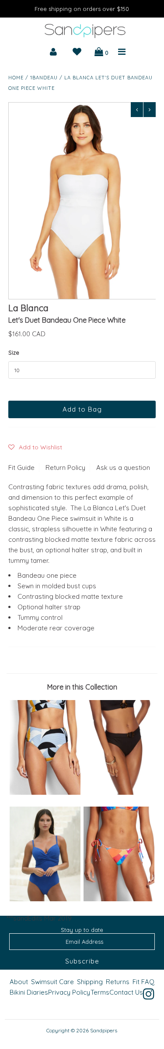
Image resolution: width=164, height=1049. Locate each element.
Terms (100, 992)
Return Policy (65, 467)
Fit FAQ (143, 982)
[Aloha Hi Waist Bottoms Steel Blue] (45, 792)
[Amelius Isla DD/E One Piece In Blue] (45, 899)
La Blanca (28, 307)
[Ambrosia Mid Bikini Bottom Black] (119, 792)
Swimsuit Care (52, 982)
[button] (35, 447)
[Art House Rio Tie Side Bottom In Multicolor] (119, 899)
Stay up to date (82, 929)
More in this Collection (82, 687)
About (19, 982)
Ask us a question (123, 467)
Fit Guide (21, 467)
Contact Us (126, 992)
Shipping (90, 982)
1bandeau (44, 78)
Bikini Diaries (29, 992)
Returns (117, 982)
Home (16, 78)
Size (13, 352)
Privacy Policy (69, 992)
